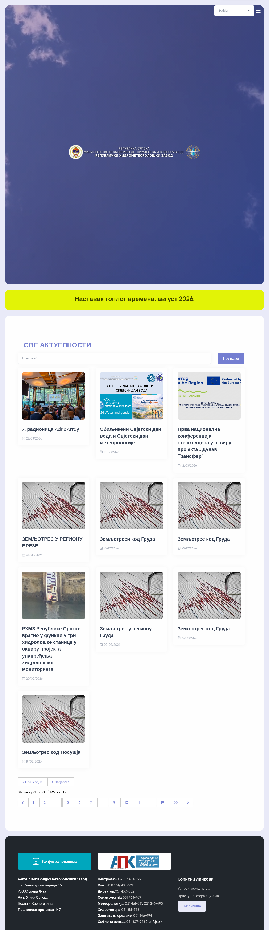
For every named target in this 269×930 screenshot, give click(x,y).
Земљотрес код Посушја (51, 752)
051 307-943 (135, 921)
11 (139, 802)
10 (127, 802)
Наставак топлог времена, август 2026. (134, 299)
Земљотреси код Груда (127, 539)
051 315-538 (130, 909)
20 (176, 802)
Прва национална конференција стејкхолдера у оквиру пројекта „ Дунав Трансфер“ (204, 442)
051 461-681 (133, 903)
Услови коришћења (193, 888)
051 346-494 (142, 915)
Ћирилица (192, 906)
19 (163, 802)
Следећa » (60, 782)
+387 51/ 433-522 (128, 879)
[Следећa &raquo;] (188, 802)
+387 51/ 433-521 (120, 885)
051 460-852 (124, 891)
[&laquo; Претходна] (23, 802)
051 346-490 (153, 903)
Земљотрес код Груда (204, 539)
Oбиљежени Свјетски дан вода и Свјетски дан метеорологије (130, 436)
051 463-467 (132, 897)
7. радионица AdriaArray (50, 429)
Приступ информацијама (198, 896)
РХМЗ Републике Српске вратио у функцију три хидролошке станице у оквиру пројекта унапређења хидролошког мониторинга (51, 649)
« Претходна (32, 782)
